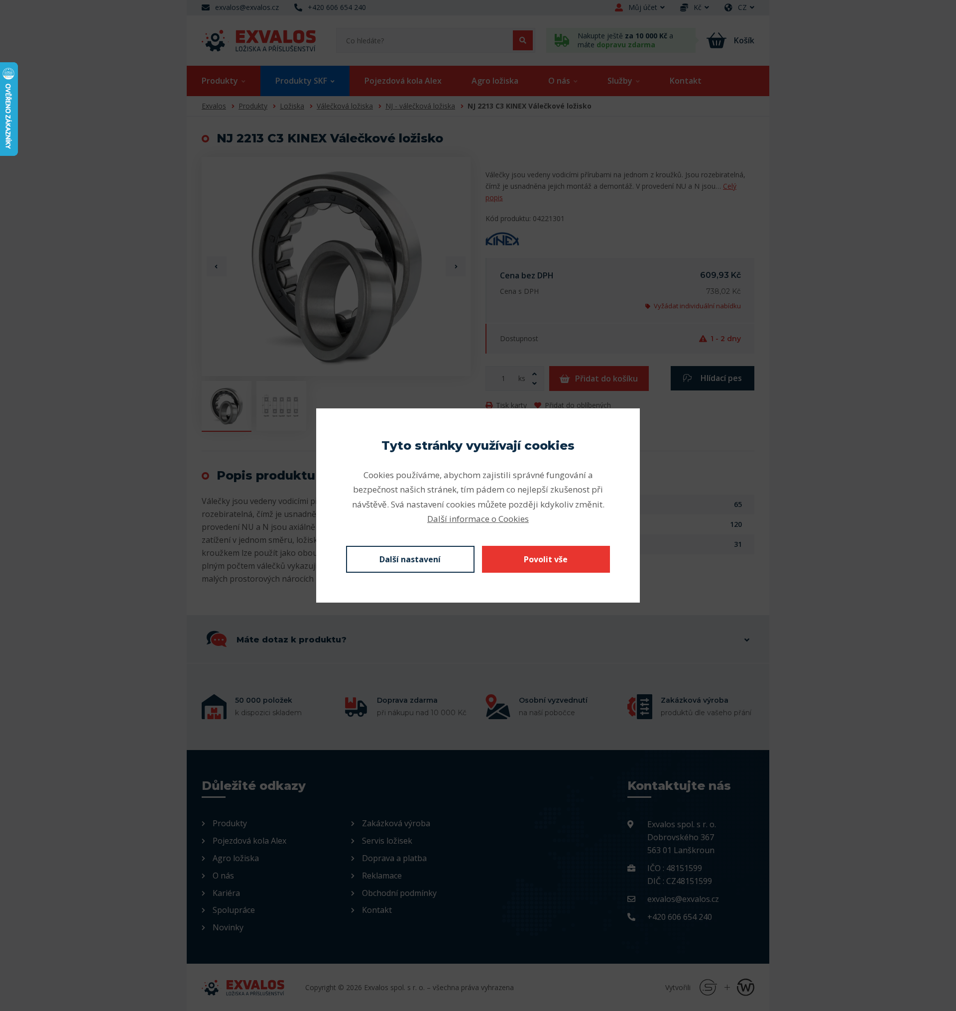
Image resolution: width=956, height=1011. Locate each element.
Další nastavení (410, 559)
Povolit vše (546, 559)
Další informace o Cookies (478, 518)
